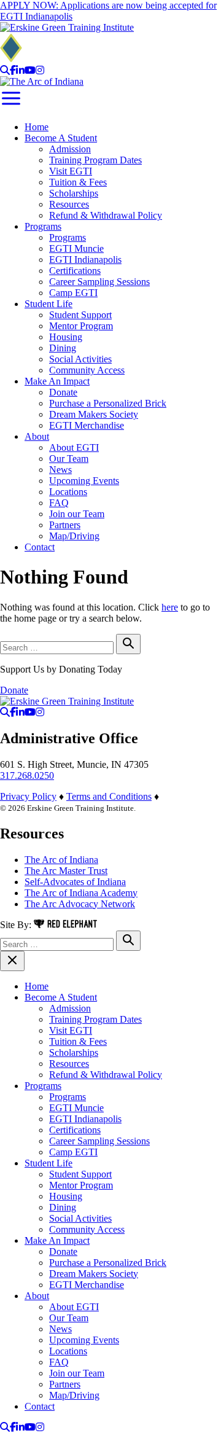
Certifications (75, 270)
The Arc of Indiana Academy (81, 893)
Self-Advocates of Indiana (75, 882)
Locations (68, 491)
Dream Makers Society (93, 414)
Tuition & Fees (78, 182)
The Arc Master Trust (66, 870)
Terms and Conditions (109, 796)
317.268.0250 (27, 775)
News (60, 469)
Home (36, 127)
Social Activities (80, 359)
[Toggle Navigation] (11, 106)
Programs (43, 226)
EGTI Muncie (76, 248)
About (37, 436)
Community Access (87, 370)
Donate (63, 392)
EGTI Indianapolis (85, 259)
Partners (64, 525)
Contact (40, 547)
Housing (65, 337)
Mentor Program (81, 326)
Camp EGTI (73, 292)
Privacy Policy (28, 796)
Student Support (80, 315)
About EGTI (74, 447)
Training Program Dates (95, 160)
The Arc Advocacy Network (80, 904)
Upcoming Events (84, 480)
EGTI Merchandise (86, 425)
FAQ (59, 503)
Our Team (68, 458)
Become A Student (61, 138)
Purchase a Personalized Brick (107, 403)
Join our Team (76, 514)
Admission (70, 149)
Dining (62, 348)
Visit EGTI (70, 171)
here (169, 607)
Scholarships (73, 193)
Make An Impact (57, 381)
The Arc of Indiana (61, 859)
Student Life (48, 304)
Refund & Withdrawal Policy (105, 215)
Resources (69, 204)
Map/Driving (74, 536)
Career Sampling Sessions (99, 281)
